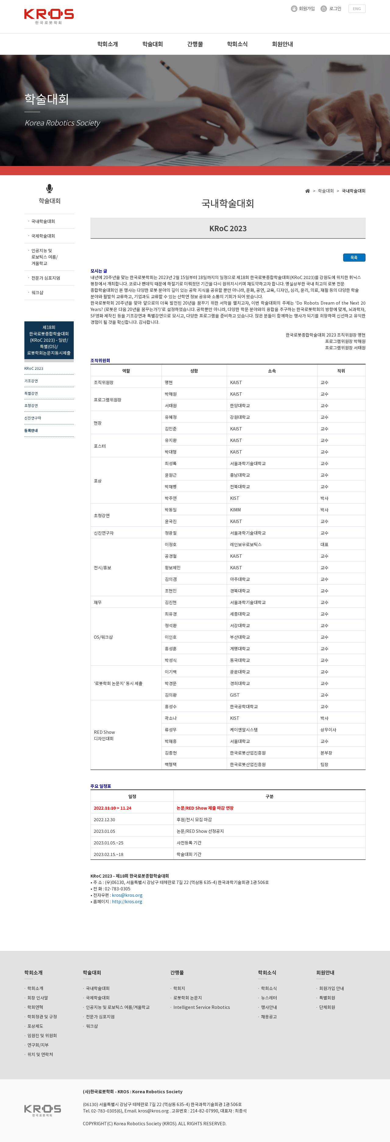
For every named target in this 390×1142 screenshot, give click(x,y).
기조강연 (31, 380)
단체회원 (327, 1007)
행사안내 (269, 1007)
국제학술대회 (98, 998)
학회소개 (107, 44)
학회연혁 (35, 1007)
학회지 (179, 988)
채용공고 (269, 1016)
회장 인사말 (37, 998)
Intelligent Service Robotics (201, 1007)
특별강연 (31, 393)
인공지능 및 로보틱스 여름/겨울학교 (118, 1007)
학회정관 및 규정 (42, 1016)
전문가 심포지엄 (100, 1016)
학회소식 (237, 44)
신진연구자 (32, 417)
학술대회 (152, 44)
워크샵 (92, 1026)
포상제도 (35, 1026)
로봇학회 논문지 (187, 998)
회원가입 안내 (331, 988)
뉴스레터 (269, 998)
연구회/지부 (38, 1045)
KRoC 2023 (33, 368)
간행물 (195, 44)
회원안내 (282, 44)
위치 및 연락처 (40, 1054)
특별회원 (327, 998)
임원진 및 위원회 (42, 1035)
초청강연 (31, 405)
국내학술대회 (98, 988)
